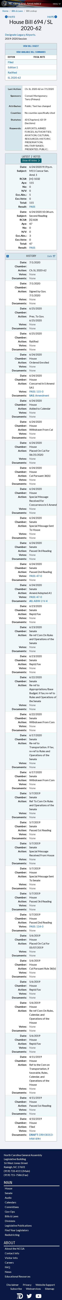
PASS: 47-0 (35, 575)
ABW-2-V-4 (38, 600)
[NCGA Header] (25, 3)
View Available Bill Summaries (31, 52)
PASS (32, 206)
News (8, 1271)
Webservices (33, 1288)
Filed (10, 62)
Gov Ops (10, 1211)
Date (50, 256)
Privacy (27, 1284)
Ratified (12, 72)
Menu (56, 4)
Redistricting (12, 1234)
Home (5, 11)
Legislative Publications (18, 1225)
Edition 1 (13, 67)
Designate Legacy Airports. (20, 34)
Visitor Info (11, 1257)
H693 (11, 16)
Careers (9, 1262)
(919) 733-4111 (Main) (17, 1170)
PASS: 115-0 (36, 391)
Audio (8, 1197)
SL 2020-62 (14, 77)
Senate (8, 1193)
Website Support (45, 1284)
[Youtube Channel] (38, 1296)
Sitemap (49, 1288)
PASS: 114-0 (36, 926)
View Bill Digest (31, 46)
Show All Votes (30, 160)
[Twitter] (29, 1296)
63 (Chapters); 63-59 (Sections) (35, 121)
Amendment (39, 395)
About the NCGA (14, 1248)
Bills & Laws (17, 11)
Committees (12, 1206)
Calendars (10, 1202)
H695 (50, 16)
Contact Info (12, 1253)
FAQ (7, 1267)
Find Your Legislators (17, 1230)
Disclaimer (12, 1284)
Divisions (10, 1220)
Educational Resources (17, 1276)
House (8, 1188)
